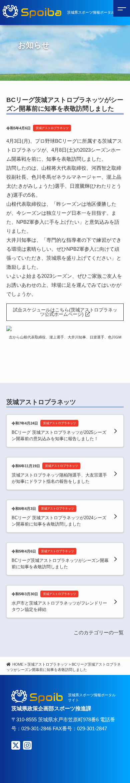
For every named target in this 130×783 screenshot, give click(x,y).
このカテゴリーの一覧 (99, 632)
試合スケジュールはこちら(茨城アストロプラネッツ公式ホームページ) (65, 312)
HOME (17, 664)
